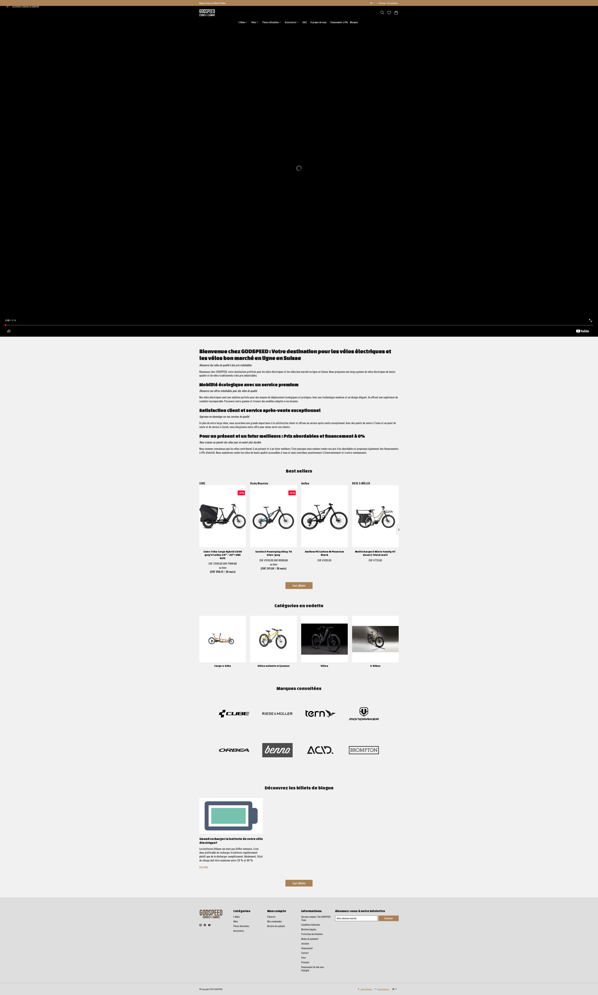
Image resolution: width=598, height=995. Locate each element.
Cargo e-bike (222, 665)
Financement (307, 948)
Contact (305, 952)
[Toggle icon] (382, 13)
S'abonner (388, 918)
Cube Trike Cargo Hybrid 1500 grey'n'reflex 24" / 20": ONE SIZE (222, 555)
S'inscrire (271, 916)
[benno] (277, 751)
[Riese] (277, 714)
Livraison (305, 943)
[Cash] (364, 989)
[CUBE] (234, 714)
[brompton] (363, 751)
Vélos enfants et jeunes (274, 665)
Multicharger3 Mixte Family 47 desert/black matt (375, 553)
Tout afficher (299, 585)
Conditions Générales (310, 924)
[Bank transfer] (381, 989)
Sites (303, 957)
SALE (304, 22)
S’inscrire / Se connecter (388, 3)
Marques (354, 22)
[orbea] (234, 751)
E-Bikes (375, 665)
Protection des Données (312, 934)
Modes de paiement (309, 938)
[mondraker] (363, 714)
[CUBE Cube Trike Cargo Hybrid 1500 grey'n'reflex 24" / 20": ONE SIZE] (222, 516)
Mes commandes (274, 921)
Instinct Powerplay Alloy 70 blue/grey (273, 553)
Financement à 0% (339, 22)
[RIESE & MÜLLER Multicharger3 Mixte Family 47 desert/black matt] (375, 516)
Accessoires (238, 930)
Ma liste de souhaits (276, 926)
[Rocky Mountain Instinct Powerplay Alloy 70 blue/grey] (273, 516)
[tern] (320, 714)
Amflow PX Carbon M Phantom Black (324, 553)
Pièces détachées (241, 926)
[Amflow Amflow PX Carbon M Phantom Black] (324, 516)
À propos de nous (319, 22)
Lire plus (203, 867)
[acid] (320, 751)
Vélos (324, 665)
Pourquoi (305, 962)
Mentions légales (308, 929)
